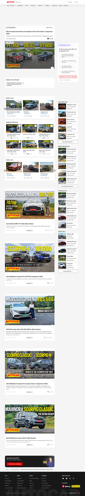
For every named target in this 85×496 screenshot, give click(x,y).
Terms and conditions (46, 485)
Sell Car (31, 487)
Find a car (12, 5)
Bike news (19, 485)
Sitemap (31, 483)
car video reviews (15, 469)
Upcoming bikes (20, 480)
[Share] (52, 68)
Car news (7, 485)
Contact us (32, 485)
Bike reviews (20, 483)
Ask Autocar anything (34, 478)
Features (40, 5)
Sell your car (55, 5)
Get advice (66, 5)
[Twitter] (73, 478)
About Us (44, 478)
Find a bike (20, 5)
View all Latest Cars (67, 271)
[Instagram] (66, 478)
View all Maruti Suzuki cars (67, 186)
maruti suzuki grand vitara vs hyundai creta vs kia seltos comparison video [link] (37, 469)
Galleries (47, 5)
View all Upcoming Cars (67, 141)
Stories (60, 5)
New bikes (19, 478)
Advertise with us (45, 487)
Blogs (31, 480)
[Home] (8, 6)
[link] (62, 106)
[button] (29, 55)
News (26, 5)
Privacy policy (45, 483)
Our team (44, 480)
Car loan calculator (9, 487)
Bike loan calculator (21, 487)
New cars (7, 478)
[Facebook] (70, 478)
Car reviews (7, 483)
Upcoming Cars (8, 480)
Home (7, 469)
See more (29, 230)
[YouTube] (63, 478)
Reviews (33, 5)
